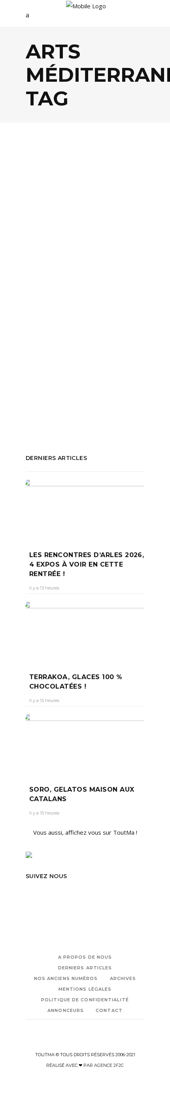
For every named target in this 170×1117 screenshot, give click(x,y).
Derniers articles (85, 968)
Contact (109, 1010)
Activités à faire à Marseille (62, 345)
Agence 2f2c (109, 1065)
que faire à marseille (110, 399)
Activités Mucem (48, 367)
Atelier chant (43, 377)
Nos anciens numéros (66, 978)
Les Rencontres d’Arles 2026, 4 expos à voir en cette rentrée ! (86, 564)
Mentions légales (85, 989)
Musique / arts (81, 229)
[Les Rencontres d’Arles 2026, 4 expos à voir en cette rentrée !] (85, 509)
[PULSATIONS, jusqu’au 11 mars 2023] (85, 189)
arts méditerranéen (100, 367)
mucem (112, 377)
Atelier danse (81, 377)
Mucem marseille (49, 388)
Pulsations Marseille (53, 399)
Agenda (45, 229)
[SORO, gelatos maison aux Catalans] (85, 743)
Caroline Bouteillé (51, 276)
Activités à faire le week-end (93, 356)
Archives (123, 978)
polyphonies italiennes (105, 388)
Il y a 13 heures (44, 588)
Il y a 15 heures (44, 700)
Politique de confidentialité (85, 999)
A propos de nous (85, 957)
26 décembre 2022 (100, 276)
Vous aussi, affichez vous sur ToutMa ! (85, 832)
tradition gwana (47, 409)
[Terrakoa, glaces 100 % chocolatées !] (85, 631)
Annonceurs (65, 1010)
